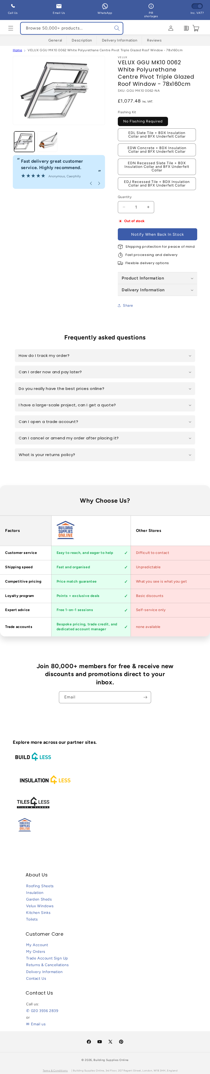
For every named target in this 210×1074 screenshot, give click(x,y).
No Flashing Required (143, 121)
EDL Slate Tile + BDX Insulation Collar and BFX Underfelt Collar (157, 135)
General (55, 40)
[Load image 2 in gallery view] (47, 141)
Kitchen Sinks (38, 912)
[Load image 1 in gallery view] (24, 141)
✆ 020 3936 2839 (42, 1010)
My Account (37, 945)
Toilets (32, 919)
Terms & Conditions (55, 1070)
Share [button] (128, 305)
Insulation (34, 892)
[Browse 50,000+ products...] (117, 28)
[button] (10, 28)
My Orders (35, 951)
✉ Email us (36, 1024)
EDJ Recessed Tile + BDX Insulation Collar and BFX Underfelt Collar (157, 184)
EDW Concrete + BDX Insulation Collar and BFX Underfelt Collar (157, 150)
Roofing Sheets (40, 886)
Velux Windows (40, 906)
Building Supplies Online (111, 1060)
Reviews (154, 40)
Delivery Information (120, 40)
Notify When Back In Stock (157, 234)
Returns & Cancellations (47, 965)
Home (17, 50)
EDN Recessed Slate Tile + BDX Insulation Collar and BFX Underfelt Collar (156, 166)
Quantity (125, 197)
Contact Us (36, 978)
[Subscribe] (145, 697)
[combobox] (72, 28)
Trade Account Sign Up (47, 958)
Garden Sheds (39, 899)
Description (82, 40)
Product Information (143, 278)
